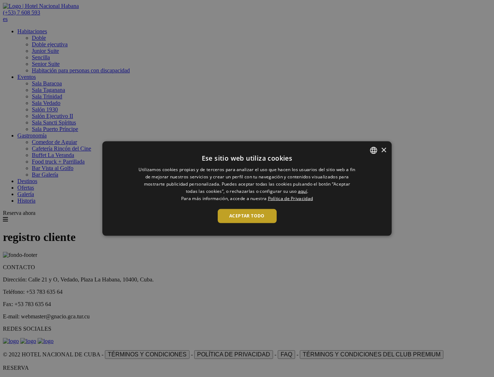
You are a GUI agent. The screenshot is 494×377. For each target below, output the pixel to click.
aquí (302, 191)
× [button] (383, 150)
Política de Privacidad (290, 198)
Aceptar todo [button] (247, 216)
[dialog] (247, 188)
